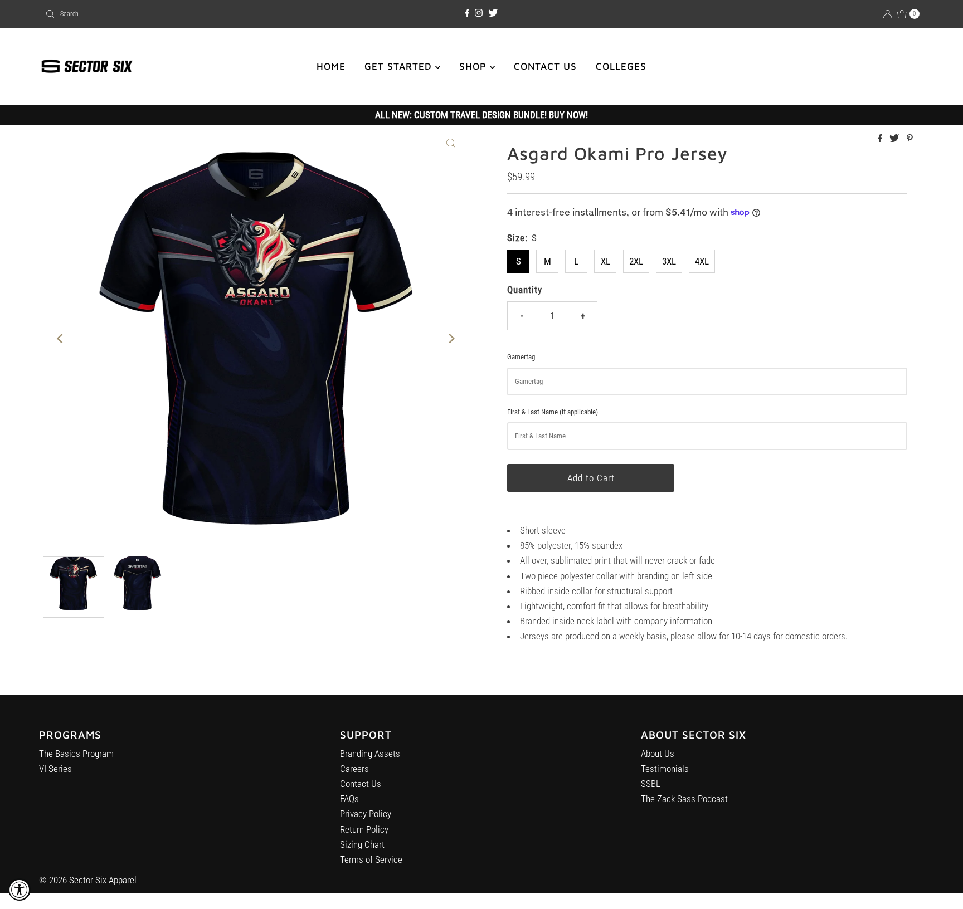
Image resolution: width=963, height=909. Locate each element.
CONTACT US (545, 66)
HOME (331, 66)
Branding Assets (370, 753)
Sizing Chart (362, 844)
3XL (669, 261)
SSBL (650, 783)
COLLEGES (621, 66)
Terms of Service (371, 859)
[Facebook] (467, 13)
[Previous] (60, 338)
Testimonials (665, 768)
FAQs (349, 798)
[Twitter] (493, 13)
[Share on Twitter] (895, 139)
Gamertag (521, 357)
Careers (354, 768)
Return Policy (364, 829)
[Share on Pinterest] (910, 139)
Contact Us (360, 783)
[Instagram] (479, 13)
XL (605, 261)
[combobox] (184, 14)
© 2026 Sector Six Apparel (88, 880)
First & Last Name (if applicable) (552, 412)
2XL (636, 261)
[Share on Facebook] (881, 139)
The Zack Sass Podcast (684, 798)
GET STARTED (399, 66)
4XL (702, 261)
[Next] (451, 338)
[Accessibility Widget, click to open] (19, 889)
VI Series (55, 768)
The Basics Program (76, 753)
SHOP (474, 66)
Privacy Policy (365, 813)
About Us (657, 753)
